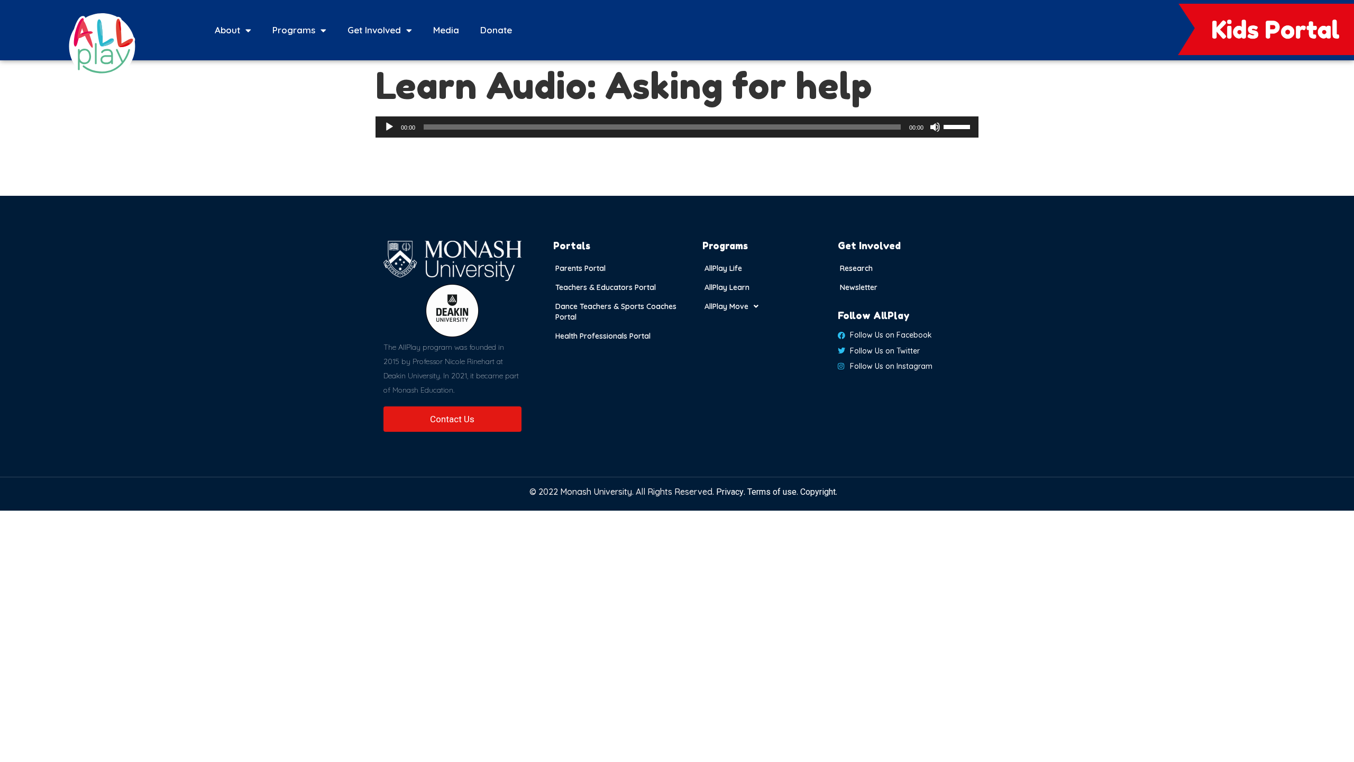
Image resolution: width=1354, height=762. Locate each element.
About (227, 29)
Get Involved (374, 29)
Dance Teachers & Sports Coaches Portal (615, 312)
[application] (677, 127)
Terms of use (772, 492)
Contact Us (452, 419)
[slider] (958, 125)
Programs (293, 29)
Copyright (818, 492)
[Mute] (935, 127)
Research (856, 268)
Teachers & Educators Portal (605, 287)
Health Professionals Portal (603, 336)
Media (446, 29)
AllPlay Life (723, 268)
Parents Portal (580, 268)
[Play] (389, 127)
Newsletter (858, 287)
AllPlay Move (726, 306)
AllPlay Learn (727, 287)
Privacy (730, 492)
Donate (496, 29)
